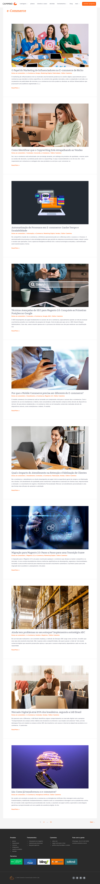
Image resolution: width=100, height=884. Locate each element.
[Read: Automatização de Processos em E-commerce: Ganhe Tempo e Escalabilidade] (50, 202)
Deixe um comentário (18, 73)
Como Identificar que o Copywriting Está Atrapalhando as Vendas (46, 150)
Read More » (15, 88)
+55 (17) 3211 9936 (84, 841)
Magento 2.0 (49, 396)
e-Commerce (31, 73)
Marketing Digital (46, 73)
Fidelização (55, 475)
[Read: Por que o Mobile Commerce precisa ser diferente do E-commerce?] (50, 368)
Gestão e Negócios (42, 635)
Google (45, 316)
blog (71, 3)
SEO (49, 316)
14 (51, 822)
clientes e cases (42, 3)
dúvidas (52, 3)
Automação (30, 233)
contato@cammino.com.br (79, 843)
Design (38, 73)
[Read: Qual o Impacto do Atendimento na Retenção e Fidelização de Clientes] (50, 447)
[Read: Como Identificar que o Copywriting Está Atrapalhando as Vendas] (50, 125)
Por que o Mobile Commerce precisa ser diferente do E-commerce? (47, 393)
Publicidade (56, 73)
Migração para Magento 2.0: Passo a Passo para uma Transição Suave (47, 552)
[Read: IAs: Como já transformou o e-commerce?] (50, 766)
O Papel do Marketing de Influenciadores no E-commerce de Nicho (47, 70)
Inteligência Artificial (42, 794)
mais (76, 3)
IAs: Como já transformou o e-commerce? (33, 791)
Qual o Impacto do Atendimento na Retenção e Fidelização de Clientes (49, 472)
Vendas (57, 233)
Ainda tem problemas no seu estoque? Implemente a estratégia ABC (48, 632)
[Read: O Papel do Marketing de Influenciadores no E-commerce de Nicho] (50, 45)
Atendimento (31, 396)
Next (92, 822)
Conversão (37, 153)
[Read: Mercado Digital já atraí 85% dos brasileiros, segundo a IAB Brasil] (50, 687)
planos (32, 3)
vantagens (23, 3)
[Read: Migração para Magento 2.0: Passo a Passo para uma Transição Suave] (50, 527)
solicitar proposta (89, 3)
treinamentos (61, 3)
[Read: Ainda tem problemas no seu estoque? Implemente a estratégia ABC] (50, 607)
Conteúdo (30, 153)
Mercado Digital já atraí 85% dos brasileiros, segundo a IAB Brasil (46, 712)
